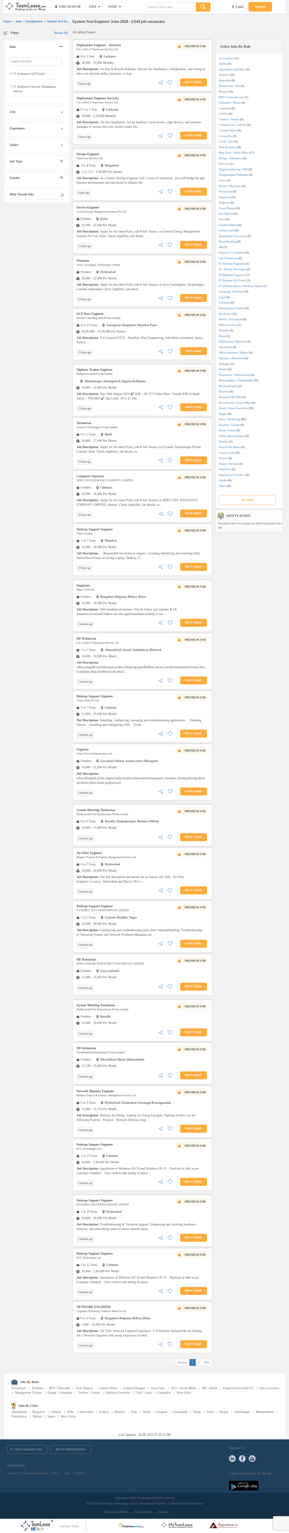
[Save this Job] (170, 82)
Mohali (37, 1416)
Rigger (223, 413)
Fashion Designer (134, 1388)
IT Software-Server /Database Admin (241, 286)
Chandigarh (180, 1412)
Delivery (224, 163)
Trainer (223, 458)
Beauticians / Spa (229, 86)
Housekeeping (227, 241)
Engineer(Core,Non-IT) (238, 1388)
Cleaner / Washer (229, 119)
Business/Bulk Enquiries (71, 1449)
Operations (225, 347)
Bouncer (224, 91)
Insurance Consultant (232, 252)
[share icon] (160, 82)
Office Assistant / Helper (233, 352)
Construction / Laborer (233, 124)
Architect (224, 74)
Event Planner (227, 208)
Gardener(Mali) (228, 225)
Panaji (197, 1412)
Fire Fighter (226, 213)
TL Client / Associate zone (26, 1449)
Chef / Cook (143, 1392)
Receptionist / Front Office (235, 402)
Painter (223, 369)
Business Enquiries (37, 1473)
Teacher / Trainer (89, 1392)
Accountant (226, 58)
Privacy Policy (143, 1512)
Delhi (70, 1412)
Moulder (224, 330)
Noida (146, 1412)
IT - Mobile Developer (232, 269)
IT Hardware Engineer (232, 275)
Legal (222, 297)
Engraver (224, 202)
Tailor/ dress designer (232, 436)
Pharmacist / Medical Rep (234, 375)
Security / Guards (229, 425)
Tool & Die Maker (230, 447)
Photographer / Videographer (236, 380)
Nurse (222, 336)
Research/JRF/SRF (230, 397)
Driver (222, 180)
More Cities (68, 1416)
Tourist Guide (227, 452)
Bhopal (223, 1412)
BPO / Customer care (231, 97)
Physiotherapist (228, 386)
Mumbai (119, 1412)
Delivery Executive (118, 1392)
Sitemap (163, 1512)
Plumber (224, 391)
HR (221, 247)
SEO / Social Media (183, 1388)
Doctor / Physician (230, 186)
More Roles (184, 1392)
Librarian (224, 302)
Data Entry (158, 1388)
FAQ (55, 1473)
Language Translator (231, 291)
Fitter (222, 219)
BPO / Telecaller (59, 1388)
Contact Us (14, 1473)
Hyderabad (86, 1412)
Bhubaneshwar (265, 1412)
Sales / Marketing (229, 419)
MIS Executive (228, 325)
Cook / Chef (226, 141)
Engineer (224, 197)
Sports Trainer (227, 430)
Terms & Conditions (116, 1512)
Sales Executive (269, 1388)
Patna (210, 1412)
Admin (223, 63)
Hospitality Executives (233, 236)
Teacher (223, 441)
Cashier (223, 113)
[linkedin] (232, 1458)
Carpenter (225, 108)
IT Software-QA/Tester (232, 280)
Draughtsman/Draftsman (233, 174)
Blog (67, 1473)
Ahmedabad (19, 1412)
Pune (134, 1412)
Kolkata (104, 1412)
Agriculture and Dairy (232, 69)
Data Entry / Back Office (234, 152)
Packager (224, 363)
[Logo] (24, 7)
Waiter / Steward (229, 463)
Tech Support (84, 1388)
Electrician (225, 191)
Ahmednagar (242, 1412)
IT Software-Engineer (232, 263)
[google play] (244, 1485)
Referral (80, 1473)
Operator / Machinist (231, 358)
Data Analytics (228, 147)
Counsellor (225, 136)
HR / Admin (209, 1388)
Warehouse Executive (232, 475)
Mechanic (225, 314)
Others (223, 486)
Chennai (56, 1412)
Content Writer (228, 130)
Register (260, 6)
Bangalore (38, 1412)
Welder (223, 480)
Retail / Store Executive (233, 408)
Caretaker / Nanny (230, 102)
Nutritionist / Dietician (233, 341)
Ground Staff (226, 230)
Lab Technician (228, 258)
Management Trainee (232, 308)
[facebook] (242, 1458)
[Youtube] (252, 1458)
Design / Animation (230, 158)
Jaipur (51, 1416)
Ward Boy (225, 469)
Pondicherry (19, 1416)
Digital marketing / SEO (233, 169)
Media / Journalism (230, 319)
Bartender (225, 80)
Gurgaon (161, 1412)
